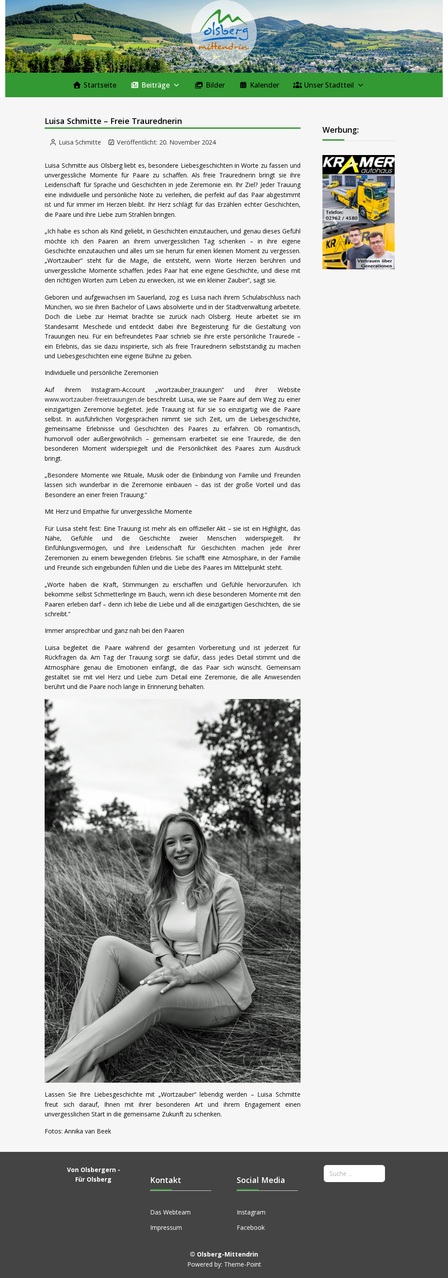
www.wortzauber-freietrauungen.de (95, 399)
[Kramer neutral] (358, 211)
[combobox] (354, 1173)
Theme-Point (242, 1264)
